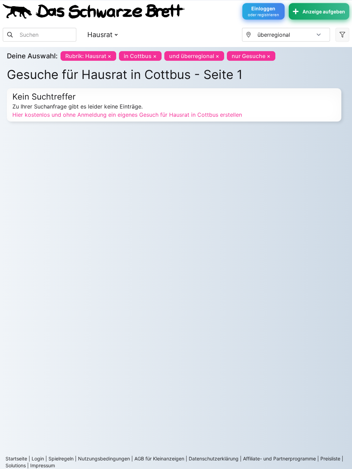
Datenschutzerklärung (214, 458)
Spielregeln (61, 458)
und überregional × (194, 56)
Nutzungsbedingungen (104, 458)
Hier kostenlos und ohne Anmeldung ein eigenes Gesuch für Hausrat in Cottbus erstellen (127, 114)
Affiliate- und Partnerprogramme (279, 458)
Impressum (42, 465)
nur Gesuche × (251, 56)
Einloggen (263, 11)
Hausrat (99, 35)
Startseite (16, 458)
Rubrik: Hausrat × (88, 56)
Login (38, 458)
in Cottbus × (140, 56)
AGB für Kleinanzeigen (159, 458)
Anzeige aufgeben (323, 11)
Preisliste (330, 458)
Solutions (16, 465)
